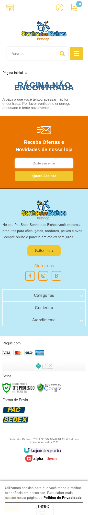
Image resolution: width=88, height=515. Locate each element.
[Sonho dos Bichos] (44, 31)
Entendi (44, 506)
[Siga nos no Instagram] (43, 276)
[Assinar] (44, 176)
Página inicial (12, 73)
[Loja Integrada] (42, 450)
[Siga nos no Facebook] (30, 276)
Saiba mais (44, 250)
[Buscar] (62, 53)
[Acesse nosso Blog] (56, 276)
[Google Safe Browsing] (49, 387)
